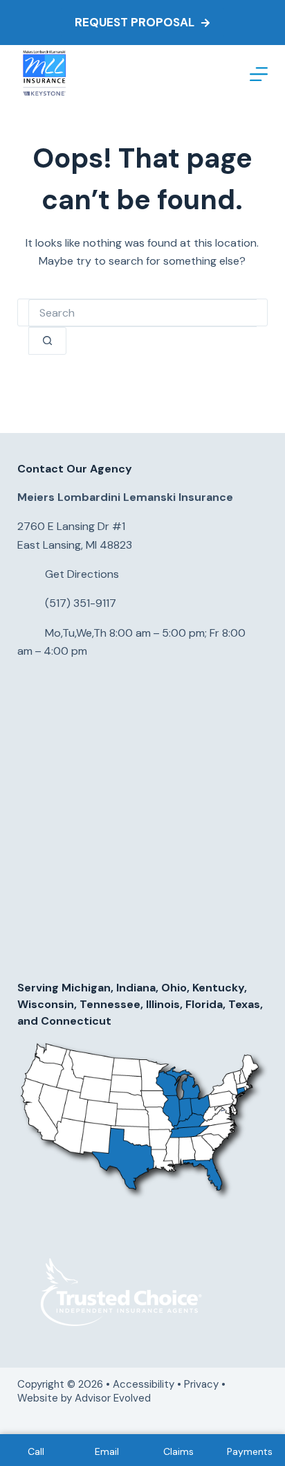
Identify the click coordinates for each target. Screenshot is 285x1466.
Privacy (201, 1384)
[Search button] (47, 341)
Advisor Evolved (114, 1398)
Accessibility (143, 1384)
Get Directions (82, 574)
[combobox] (142, 313)
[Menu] (259, 74)
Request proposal (134, 22)
